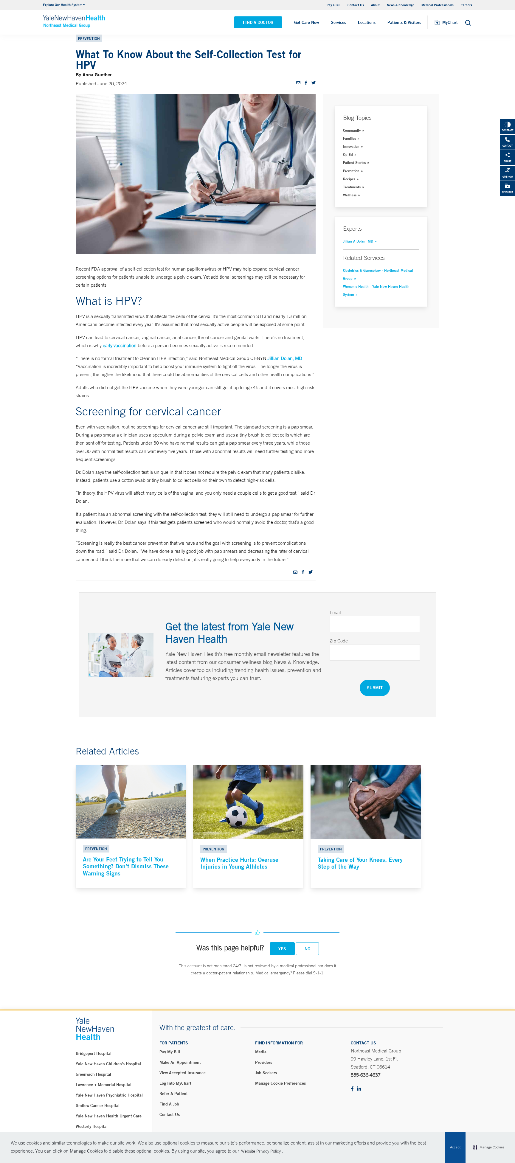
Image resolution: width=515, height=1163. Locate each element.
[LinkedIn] (359, 1089)
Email (335, 612)
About (375, 5)
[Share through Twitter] (313, 83)
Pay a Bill (333, 5)
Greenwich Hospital (93, 1074)
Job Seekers (266, 1072)
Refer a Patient (173, 1093)
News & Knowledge (400, 5)
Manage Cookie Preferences (280, 1083)
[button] (488, 1147)
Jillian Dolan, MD (285, 358)
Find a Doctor (258, 22)
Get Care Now (306, 22)
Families (349, 138)
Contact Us (356, 5)
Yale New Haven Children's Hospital (108, 1063)
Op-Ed (348, 154)
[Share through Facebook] (306, 83)
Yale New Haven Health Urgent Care (109, 1116)
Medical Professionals (437, 5)
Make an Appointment (180, 1062)
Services (338, 22)
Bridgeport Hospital (93, 1053)
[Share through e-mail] (298, 83)
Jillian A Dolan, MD (358, 241)
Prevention (351, 170)
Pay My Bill (169, 1052)
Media (260, 1052)
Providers (263, 1062)
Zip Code (339, 641)
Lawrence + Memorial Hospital (103, 1084)
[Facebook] (352, 1089)
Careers (466, 5)
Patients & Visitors (404, 22)
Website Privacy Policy (261, 1151)
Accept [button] (455, 1147)
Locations (367, 22)
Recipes (349, 178)
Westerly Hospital (92, 1126)
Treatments (352, 186)
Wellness (349, 194)
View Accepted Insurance (182, 1072)
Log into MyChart (175, 1083)
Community (352, 130)
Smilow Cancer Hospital (98, 1105)
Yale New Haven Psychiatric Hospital (109, 1095)
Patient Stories (354, 162)
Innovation (351, 146)
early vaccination (119, 345)
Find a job (169, 1104)
